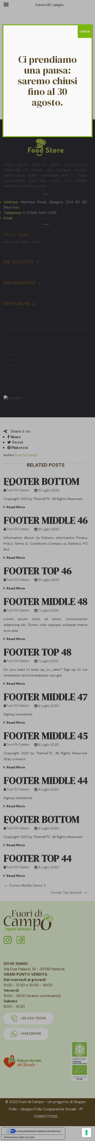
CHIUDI (85, 32)
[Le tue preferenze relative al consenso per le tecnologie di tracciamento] (86, 1132)
